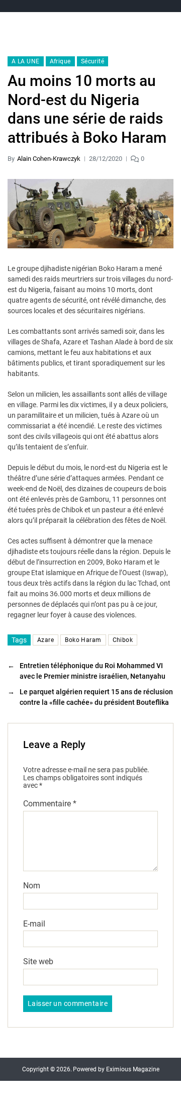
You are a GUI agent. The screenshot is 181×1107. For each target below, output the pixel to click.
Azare (45, 639)
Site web (38, 961)
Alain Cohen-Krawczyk (48, 158)
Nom (31, 885)
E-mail (34, 924)
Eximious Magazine (132, 1069)
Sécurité (93, 61)
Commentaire (49, 803)
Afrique (60, 61)
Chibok (123, 639)
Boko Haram (83, 639)
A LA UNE (26, 61)
